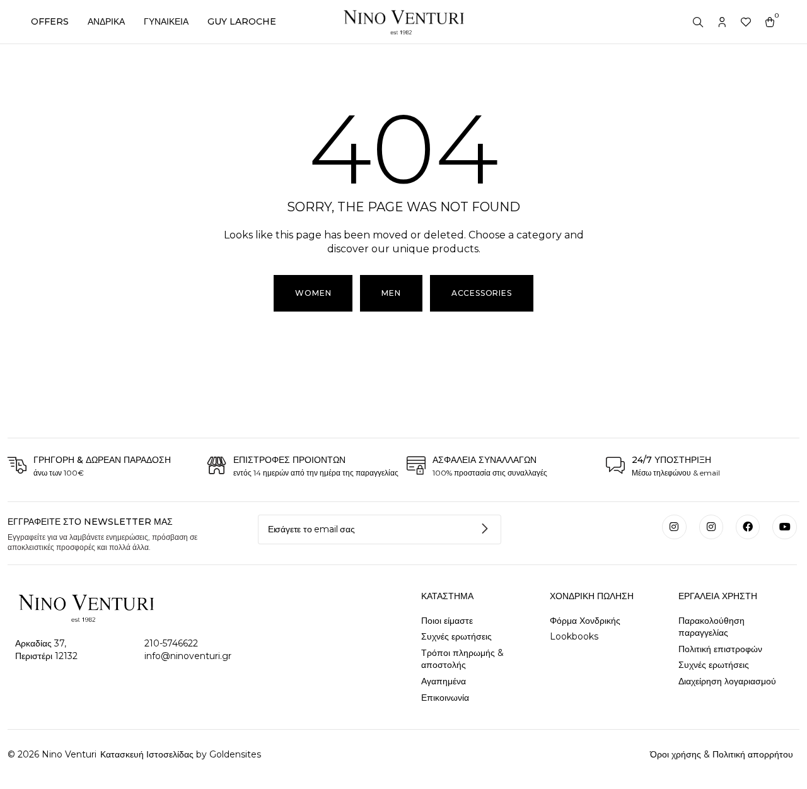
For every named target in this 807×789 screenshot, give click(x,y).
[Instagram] (674, 527)
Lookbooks (574, 636)
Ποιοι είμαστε (447, 620)
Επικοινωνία (445, 697)
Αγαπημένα (443, 681)
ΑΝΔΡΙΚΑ (106, 21)
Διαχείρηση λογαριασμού (727, 681)
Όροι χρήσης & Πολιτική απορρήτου (721, 754)
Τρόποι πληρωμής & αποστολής (462, 659)
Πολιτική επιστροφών (720, 649)
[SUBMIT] (485, 529)
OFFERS (50, 21)
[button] (391, 293)
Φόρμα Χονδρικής (585, 620)
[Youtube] (784, 527)
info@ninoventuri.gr (187, 656)
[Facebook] (748, 527)
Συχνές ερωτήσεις (456, 636)
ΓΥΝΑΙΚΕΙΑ (166, 21)
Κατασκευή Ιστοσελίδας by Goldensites (179, 754)
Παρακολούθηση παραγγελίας (711, 627)
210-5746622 (171, 643)
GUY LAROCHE (241, 21)
